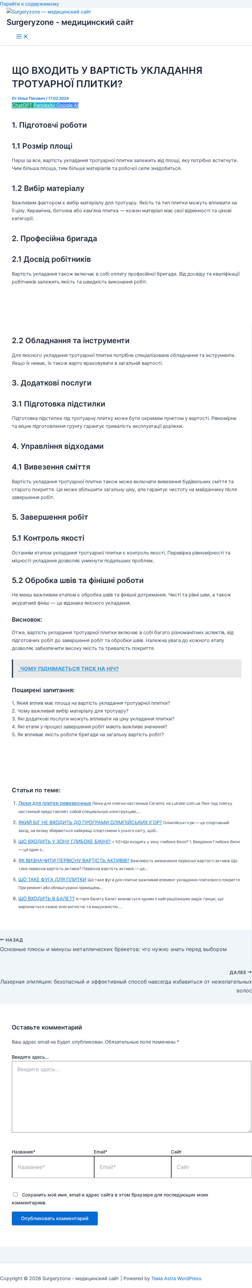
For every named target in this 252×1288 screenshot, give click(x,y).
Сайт (176, 1151)
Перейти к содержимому (29, 4)
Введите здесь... (30, 1057)
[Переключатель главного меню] (22, 37)
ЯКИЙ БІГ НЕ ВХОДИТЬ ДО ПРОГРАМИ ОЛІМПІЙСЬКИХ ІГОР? (90, 822)
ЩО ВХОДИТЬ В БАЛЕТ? (46, 899)
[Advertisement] (131, 307)
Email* (100, 1151)
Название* (23, 1151)
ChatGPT (22, 105)
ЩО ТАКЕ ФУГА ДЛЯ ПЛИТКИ (52, 880)
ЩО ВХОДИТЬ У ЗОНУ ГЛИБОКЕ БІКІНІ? (64, 841)
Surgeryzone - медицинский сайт (70, 22)
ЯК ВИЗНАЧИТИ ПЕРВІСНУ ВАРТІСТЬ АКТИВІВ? (73, 860)
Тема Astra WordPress (176, 1278)
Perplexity (44, 105)
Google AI (67, 105)
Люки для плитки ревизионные (54, 803)
